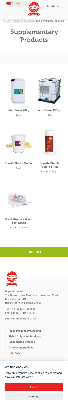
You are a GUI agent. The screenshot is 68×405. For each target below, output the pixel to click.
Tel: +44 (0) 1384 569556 (20, 309)
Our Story (14, 353)
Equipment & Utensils (22, 342)
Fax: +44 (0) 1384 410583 (20, 313)
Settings (34, 396)
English (16, 3)
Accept (34, 387)
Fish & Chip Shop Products (25, 336)
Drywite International (21, 347)
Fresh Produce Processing (19, 20)
